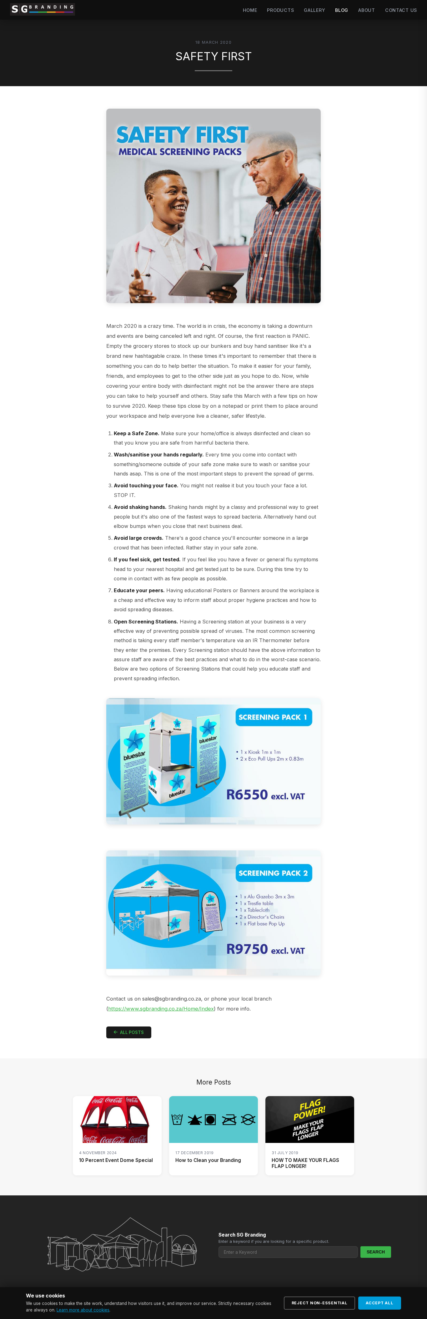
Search (376, 1252)
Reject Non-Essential (320, 1303)
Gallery (314, 10)
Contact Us (401, 10)
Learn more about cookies (83, 1309)
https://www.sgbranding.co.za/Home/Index (161, 1009)
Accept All (380, 1303)
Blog (341, 10)
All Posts (132, 1032)
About (366, 10)
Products (280, 10)
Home (250, 10)
